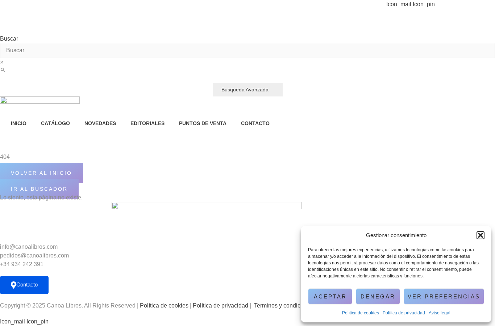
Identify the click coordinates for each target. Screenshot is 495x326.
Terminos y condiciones (284, 305)
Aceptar (330, 296)
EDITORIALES (147, 123)
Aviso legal (439, 312)
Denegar (378, 296)
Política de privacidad (404, 312)
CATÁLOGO (55, 123)
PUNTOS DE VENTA (202, 123)
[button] (480, 235)
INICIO (18, 123)
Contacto (27, 284)
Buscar (9, 39)
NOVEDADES (100, 123)
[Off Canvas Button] (45, 147)
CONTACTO (255, 123)
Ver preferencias (444, 296)
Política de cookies (360, 312)
